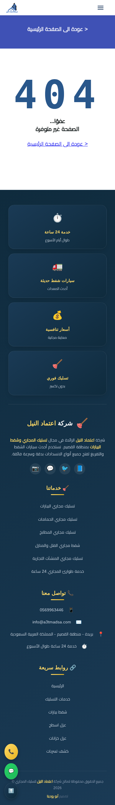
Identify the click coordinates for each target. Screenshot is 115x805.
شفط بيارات (57, 712)
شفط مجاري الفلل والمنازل (57, 545)
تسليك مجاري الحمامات (57, 519)
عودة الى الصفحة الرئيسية (55, 29)
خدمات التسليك (57, 699)
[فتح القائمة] (100, 7)
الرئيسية (57, 686)
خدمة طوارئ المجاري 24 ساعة (57, 571)
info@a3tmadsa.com (51, 622)
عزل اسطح (57, 725)
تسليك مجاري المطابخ (58, 532)
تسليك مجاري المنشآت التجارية (57, 558)
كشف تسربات (57, 751)
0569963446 (51, 610)
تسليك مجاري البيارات (57, 506)
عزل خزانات (57, 738)
